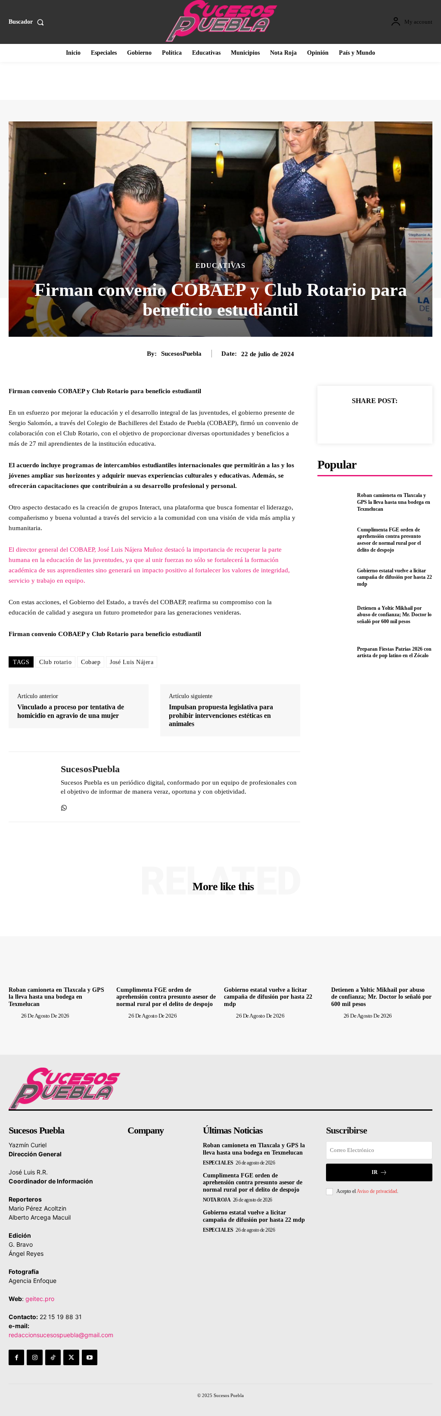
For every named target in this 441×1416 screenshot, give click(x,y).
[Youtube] (89, 1357)
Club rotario (55, 662)
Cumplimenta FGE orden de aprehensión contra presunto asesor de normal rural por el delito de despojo (389, 540)
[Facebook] (345, 421)
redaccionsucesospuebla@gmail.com (61, 1334)
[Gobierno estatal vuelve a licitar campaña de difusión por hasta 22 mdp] (334, 577)
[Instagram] (34, 1357)
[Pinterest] (384, 421)
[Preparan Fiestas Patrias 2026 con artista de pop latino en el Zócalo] (334, 652)
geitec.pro (39, 1298)
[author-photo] (14, 1015)
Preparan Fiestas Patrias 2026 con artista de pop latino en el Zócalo (394, 652)
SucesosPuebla (181, 353)
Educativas (220, 265)
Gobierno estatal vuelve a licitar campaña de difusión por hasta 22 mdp (394, 577)
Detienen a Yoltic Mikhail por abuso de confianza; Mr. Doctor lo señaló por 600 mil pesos (394, 614)
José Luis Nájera (131, 662)
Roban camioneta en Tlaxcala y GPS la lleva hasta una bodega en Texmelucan (393, 502)
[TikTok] (53, 1357)
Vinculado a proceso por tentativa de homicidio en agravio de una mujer (70, 711)
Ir (375, 1172)
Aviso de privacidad (377, 1191)
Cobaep (90, 662)
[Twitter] (364, 421)
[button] (28, 22)
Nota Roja (217, 1200)
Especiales (218, 1163)
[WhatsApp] (64, 805)
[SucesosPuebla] (29, 787)
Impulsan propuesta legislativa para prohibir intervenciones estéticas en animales (221, 715)
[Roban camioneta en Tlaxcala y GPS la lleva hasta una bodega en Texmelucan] (334, 502)
